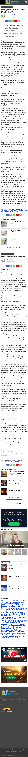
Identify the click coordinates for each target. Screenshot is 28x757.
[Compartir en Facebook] (6, 20)
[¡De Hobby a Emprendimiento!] (4, 241)
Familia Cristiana (21, 608)
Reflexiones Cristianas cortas (12, 632)
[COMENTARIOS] (21, 20)
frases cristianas (10, 609)
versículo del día (6, 637)
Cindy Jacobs (5, 461)
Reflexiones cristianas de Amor (12, 633)
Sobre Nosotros (11, 753)
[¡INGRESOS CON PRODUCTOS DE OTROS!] (4, 233)
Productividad (14, 211)
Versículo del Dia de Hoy (19, 636)
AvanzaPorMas (12, 15)
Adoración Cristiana (6, 600)
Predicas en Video (9, 630)
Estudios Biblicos (13, 608)
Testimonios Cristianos (7, 636)
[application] (14, 654)
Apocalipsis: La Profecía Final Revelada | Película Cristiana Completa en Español (17, 482)
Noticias (25, 620)
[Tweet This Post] (10, 265)
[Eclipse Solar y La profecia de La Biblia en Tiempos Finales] (4, 491)
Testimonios (14, 751)
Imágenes (20, 753)
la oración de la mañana (18, 616)
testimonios (19, 634)
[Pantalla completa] (25, 660)
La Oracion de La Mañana (13, 614)
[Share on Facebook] (7, 265)
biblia (2, 603)
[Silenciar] (22, 660)
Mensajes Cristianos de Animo (13, 618)
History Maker (19, 755)
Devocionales (14, 461)
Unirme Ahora (14, 524)
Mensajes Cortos (13, 617)
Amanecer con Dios (8, 602)
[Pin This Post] (17, 265)
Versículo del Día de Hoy (17, 637)
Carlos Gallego (10, 209)
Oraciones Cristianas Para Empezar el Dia (12, 623)
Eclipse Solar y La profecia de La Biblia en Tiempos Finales (18, 489)
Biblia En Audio (8, 603)
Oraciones (21, 751)
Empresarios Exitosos (14, 210)
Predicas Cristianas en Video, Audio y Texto (13, 628)
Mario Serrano (5, 617)
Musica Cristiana (18, 620)
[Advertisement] (14, 730)
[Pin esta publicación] (15, 20)
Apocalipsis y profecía (16, 460)
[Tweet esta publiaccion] (10, 214)
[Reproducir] (3, 660)
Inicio (5, 749)
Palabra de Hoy (12, 749)
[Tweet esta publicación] (9, 20)
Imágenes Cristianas (8, 612)
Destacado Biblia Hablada (17, 605)
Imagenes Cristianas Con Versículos (14, 611)
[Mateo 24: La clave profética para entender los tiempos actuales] (4, 474)
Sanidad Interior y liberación (10, 634)
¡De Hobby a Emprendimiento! (17, 239)
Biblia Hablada (16, 603)
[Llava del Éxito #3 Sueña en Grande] (4, 224)
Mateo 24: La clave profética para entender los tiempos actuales (16, 473)
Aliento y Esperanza (19, 600)
